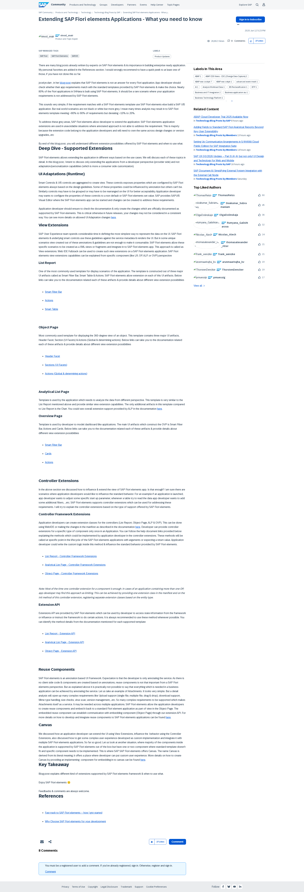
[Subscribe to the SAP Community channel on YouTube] (234, 886)
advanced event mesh (246, 82)
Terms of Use (78, 887)
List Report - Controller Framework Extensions (71, 556)
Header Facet (52, 356)
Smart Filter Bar (53, 292)
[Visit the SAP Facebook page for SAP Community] (223, 886)
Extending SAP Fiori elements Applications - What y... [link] (145, 13)
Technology (86, 13)
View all (198, 285)
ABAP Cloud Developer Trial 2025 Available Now (221, 116)
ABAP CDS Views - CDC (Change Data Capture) (225, 76)
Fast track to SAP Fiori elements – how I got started (73, 812)
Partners (131, 4)
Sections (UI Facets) (56, 365)
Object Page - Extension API (60, 651)
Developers (117, 4)
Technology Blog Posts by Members (216, 135)
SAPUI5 (75, 56)
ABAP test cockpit (202, 82)
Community (58, 4)
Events (143, 4)
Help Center (157, 4)
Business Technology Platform (208, 98)
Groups (103, 4)
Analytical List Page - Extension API (64, 642)
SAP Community (46, 13)
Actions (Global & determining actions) (66, 373)
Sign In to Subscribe (250, 19)
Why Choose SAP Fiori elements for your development (75, 821)
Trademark (126, 887)
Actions (49, 300)
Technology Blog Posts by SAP (107, 13)
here (113, 217)
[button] (251, 41)
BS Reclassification (237, 87)
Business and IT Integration (207, 92)
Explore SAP (245, 4)
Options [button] (237, 24)
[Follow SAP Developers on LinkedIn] (240, 886)
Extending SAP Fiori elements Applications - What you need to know (120, 19)
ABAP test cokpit (223, 82)
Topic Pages (173, 4)
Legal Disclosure (109, 887)
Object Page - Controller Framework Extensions (71, 573)
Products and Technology (83, 4)
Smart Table (51, 309)
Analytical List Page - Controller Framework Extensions (75, 564)
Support (139, 887)
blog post (65, 82)
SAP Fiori (44, 56)
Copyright (93, 887)
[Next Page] (231, 101)
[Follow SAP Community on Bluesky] (229, 886)
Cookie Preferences (156, 887)
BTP (253, 87)
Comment (50, 871)
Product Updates (162, 56)
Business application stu (235, 92)
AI (196, 87)
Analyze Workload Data (213, 87)
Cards (48, 453)
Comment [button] (177, 841)
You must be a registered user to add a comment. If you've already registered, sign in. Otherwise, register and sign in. (108, 865)
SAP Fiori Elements (60, 56)
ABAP (197, 76)
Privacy (65, 887)
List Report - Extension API (60, 633)
